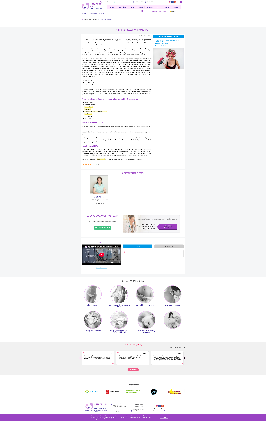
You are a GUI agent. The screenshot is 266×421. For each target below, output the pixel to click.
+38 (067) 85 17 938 (138, 406)
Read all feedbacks (177, 347)
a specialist (100, 159)
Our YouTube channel (101, 267)
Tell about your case (102, 228)
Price (132, 7)
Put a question (119, 2)
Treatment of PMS (161, 46)
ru (179, 2)
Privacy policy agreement (105, 419)
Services (111, 7)
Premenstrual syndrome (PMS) (106, 19)
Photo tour (149, 7)
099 (139, 2)
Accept (164, 417)
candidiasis (88, 114)
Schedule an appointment (159, 11)
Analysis (140, 7)
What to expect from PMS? (163, 43)
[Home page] (82, 19)
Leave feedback (106, 2)
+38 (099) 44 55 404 (138, 404)
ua (177, 2)
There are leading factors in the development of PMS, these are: (168, 40)
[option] (98, 358)
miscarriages (88, 107)
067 (150, 2)
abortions (87, 109)
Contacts (166, 7)
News (158, 7)
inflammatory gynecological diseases (95, 111)
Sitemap (118, 411)
